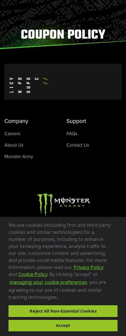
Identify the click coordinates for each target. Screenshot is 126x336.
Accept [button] (63, 325)
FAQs (72, 133)
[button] (60, 298)
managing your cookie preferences (48, 282)
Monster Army (18, 156)
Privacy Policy (88, 267)
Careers (12, 133)
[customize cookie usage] (63, 298)
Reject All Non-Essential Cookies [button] (63, 311)
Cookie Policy (32, 274)
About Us (13, 145)
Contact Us (78, 145)
